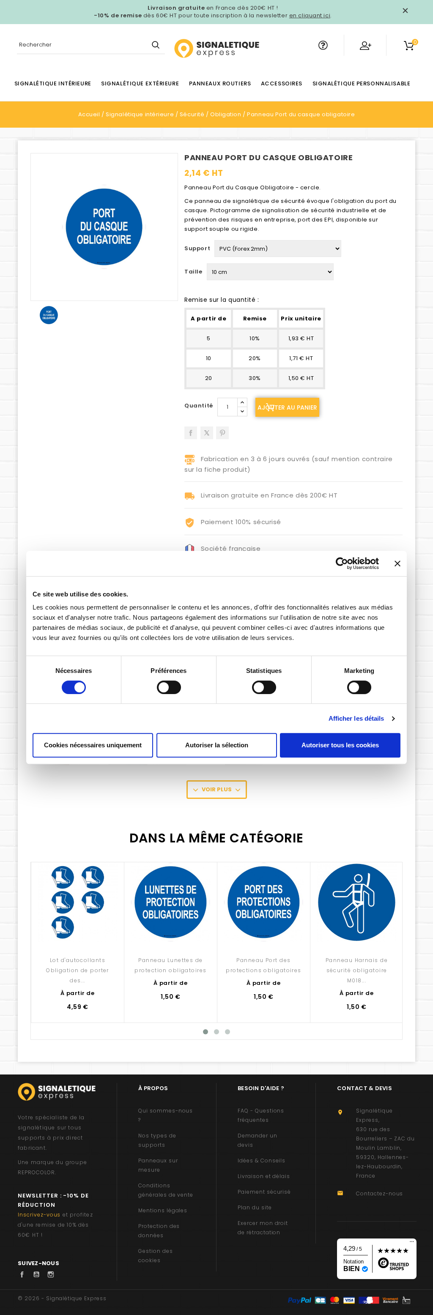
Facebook (24, 1274)
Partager (190, 429)
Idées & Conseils (261, 1160)
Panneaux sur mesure (158, 1165)
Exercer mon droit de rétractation (263, 1227)
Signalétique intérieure (52, 83)
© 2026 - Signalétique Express (62, 1298)
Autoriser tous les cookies (340, 745)
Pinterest (222, 429)
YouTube (38, 1274)
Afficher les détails (356, 718)
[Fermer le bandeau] (397, 563)
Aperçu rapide (77, 936)
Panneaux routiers (220, 83)
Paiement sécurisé (264, 1191)
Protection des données (159, 1230)
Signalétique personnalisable (361, 83)
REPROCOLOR (36, 1172)
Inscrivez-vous (39, 1214)
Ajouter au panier (287, 407)
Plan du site (255, 1207)
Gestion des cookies (155, 1255)
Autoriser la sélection (216, 745)
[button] (323, 45)
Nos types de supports (157, 1140)
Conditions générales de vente (165, 1190)
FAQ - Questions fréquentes (261, 1115)
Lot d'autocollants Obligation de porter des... (77, 970)
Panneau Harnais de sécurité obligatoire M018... (357, 970)
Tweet (206, 429)
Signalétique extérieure (140, 83)
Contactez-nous (379, 1193)
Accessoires (281, 83)
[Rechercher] (155, 45)
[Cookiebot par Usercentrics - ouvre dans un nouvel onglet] (342, 563)
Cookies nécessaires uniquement (93, 745)
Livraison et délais (264, 1176)
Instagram (53, 1274)
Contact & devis (364, 1088)
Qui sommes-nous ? (165, 1115)
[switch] (169, 687)
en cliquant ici (309, 15)
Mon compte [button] (365, 45)
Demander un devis (257, 1140)
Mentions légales (162, 1210)
